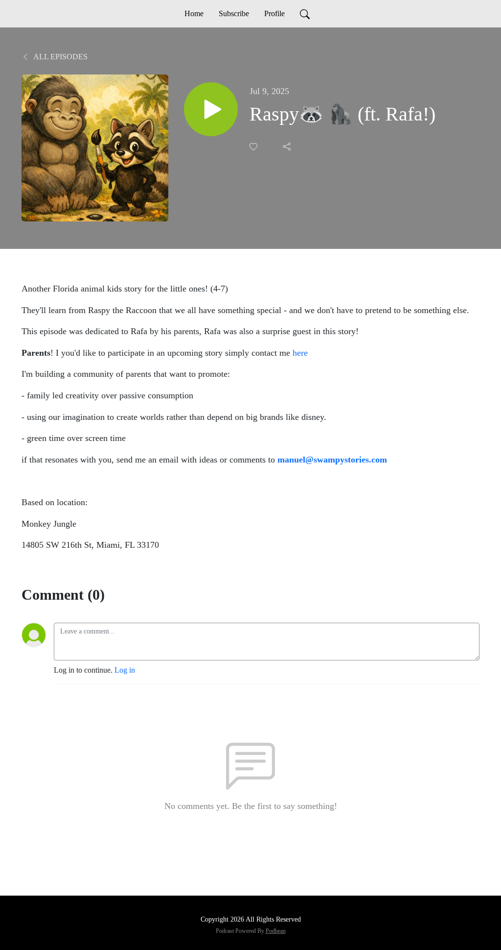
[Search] (305, 14)
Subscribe (234, 13)
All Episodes (60, 56)
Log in (124, 670)
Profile (274, 13)
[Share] (288, 146)
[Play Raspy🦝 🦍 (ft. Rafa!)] (211, 109)
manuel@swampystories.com (332, 459)
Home (194, 13)
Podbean (276, 930)
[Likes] (254, 147)
